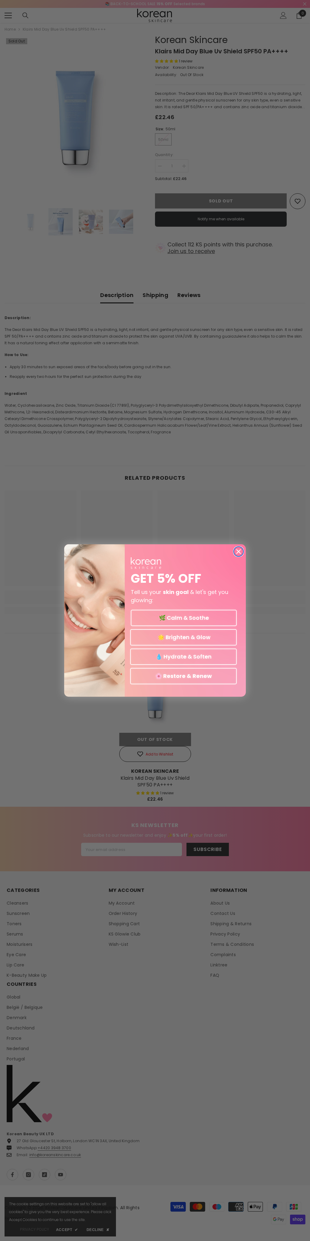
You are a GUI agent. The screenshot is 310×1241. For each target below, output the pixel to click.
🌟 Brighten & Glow (183, 637)
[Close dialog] (238, 551)
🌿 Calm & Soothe (184, 618)
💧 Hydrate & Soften (184, 656)
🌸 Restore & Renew (183, 676)
